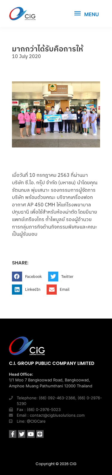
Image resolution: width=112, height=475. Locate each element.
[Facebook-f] (12, 434)
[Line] (40, 434)
